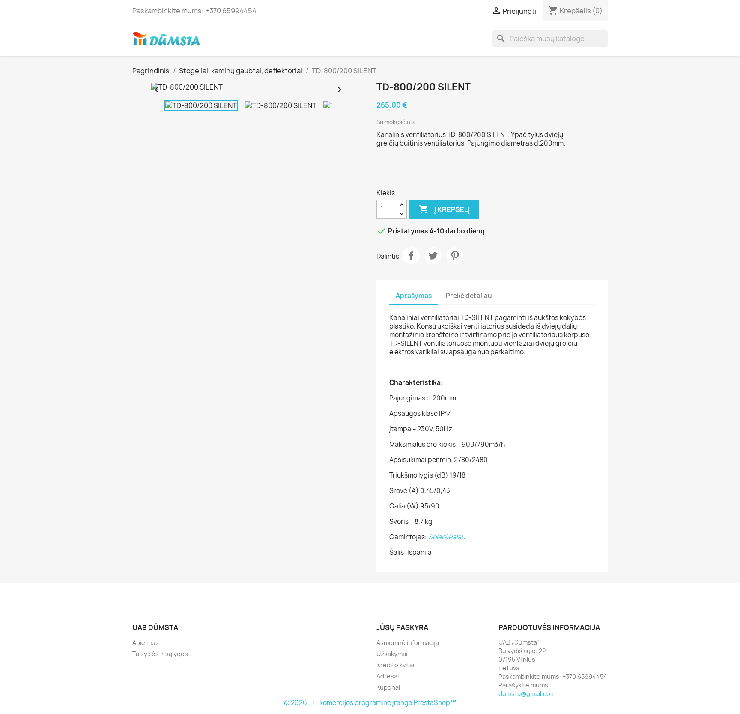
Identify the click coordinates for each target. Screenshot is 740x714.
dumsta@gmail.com (526, 694)
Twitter (433, 255)
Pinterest (454, 255)
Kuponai (388, 687)
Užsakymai (391, 654)
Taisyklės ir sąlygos (160, 654)
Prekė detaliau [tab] (469, 295)
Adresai (387, 676)
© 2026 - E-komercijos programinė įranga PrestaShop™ (370, 702)
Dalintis (411, 255)
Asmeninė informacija (407, 643)
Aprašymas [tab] (414, 295)
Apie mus (145, 643)
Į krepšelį (444, 209)
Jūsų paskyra (402, 627)
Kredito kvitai (395, 665)
